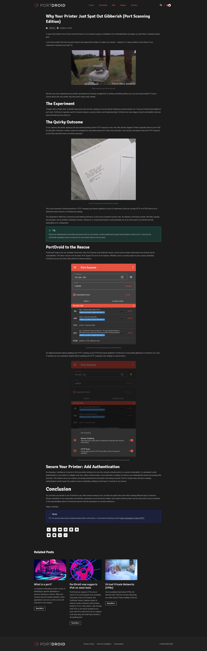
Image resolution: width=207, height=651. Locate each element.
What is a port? (43, 584)
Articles (134, 5)
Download (103, 5)
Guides (123, 5)
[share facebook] (49, 530)
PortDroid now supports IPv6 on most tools (83, 586)
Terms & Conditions (104, 644)
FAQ (113, 5)
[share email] (60, 530)
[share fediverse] (60, 535)
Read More (40, 608)
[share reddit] (65, 530)
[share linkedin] (71, 530)
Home (91, 5)
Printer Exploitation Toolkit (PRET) (131, 518)
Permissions (118, 644)
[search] (162, 5)
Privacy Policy (89, 644)
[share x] (54, 530)
